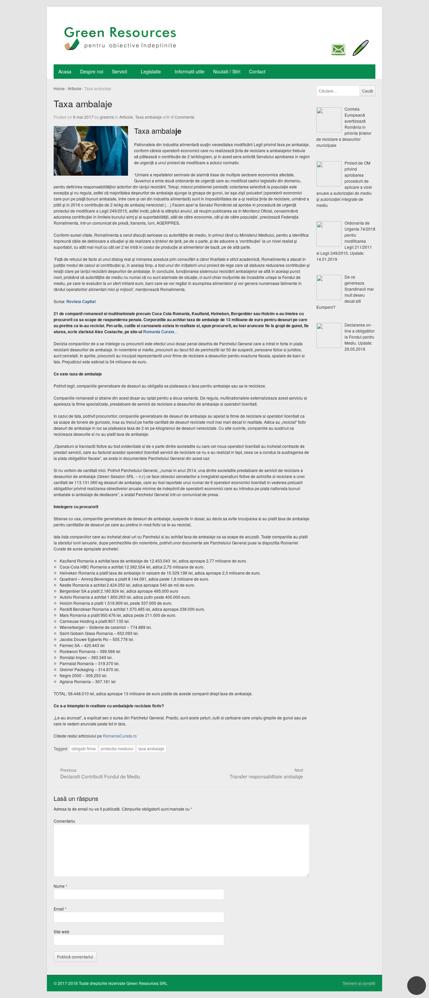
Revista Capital (81, 301)
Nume (60, 886)
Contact (257, 71)
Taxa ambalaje (148, 117)
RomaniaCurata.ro (120, 736)
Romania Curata (159, 332)
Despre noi (91, 71)
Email (60, 909)
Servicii (119, 71)
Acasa (64, 71)
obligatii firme (83, 748)
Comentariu (64, 821)
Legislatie (151, 71)
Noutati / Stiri (226, 71)
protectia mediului (117, 748)
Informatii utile (189, 71)
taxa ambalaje (151, 748)
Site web (61, 931)
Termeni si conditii (359, 983)
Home (59, 88)
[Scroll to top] (416, 985)
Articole (74, 88)
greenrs (107, 117)
